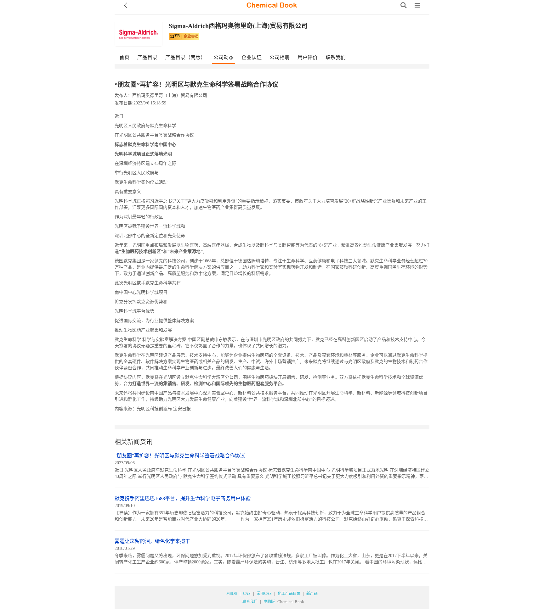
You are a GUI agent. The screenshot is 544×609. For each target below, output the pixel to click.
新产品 (312, 593)
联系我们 (336, 57)
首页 (124, 57)
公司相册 (279, 57)
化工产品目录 (289, 593)
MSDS (231, 593)
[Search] (403, 5)
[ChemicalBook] (271, 5)
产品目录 (147, 57)
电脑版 (269, 602)
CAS (247, 593)
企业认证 (251, 57)
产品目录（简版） (185, 57)
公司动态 (223, 57)
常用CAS (264, 593)
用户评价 (308, 57)
